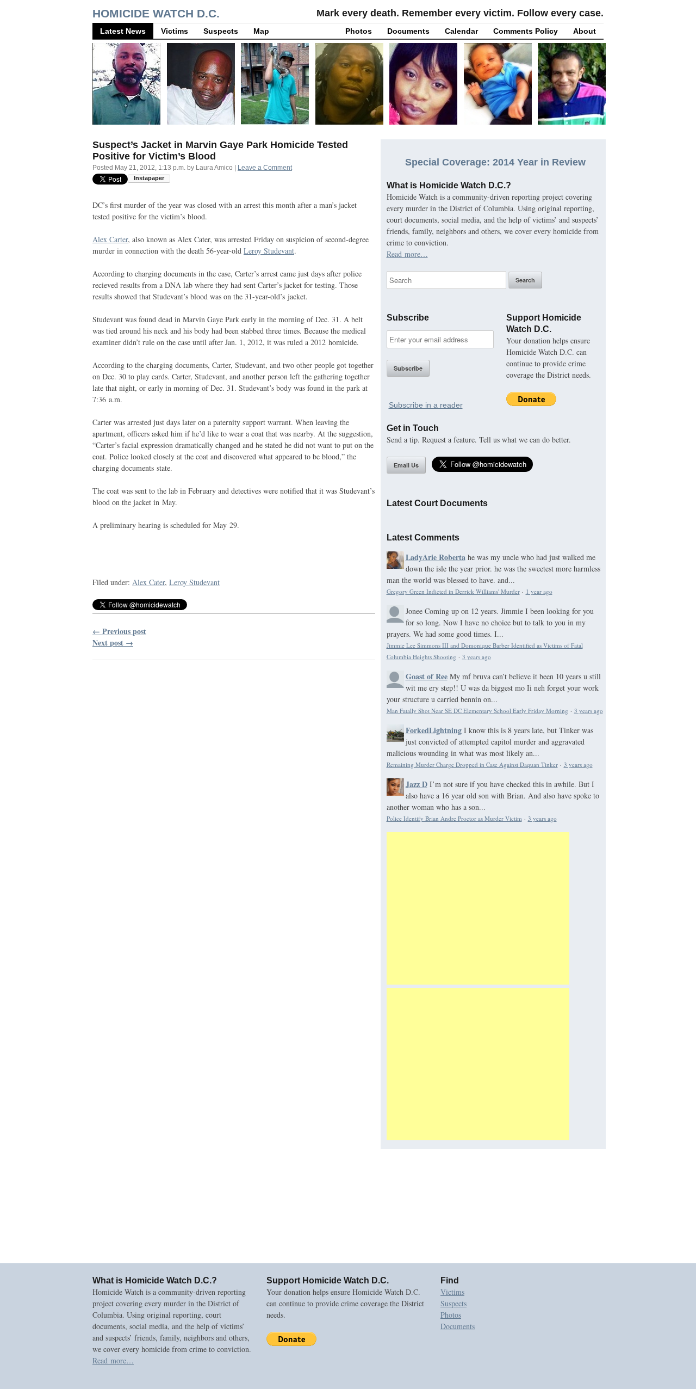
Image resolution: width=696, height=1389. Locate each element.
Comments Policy (525, 31)
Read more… (407, 254)
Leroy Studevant (269, 250)
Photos (358, 31)
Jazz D (416, 784)
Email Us (406, 465)
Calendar (461, 31)
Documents (408, 31)
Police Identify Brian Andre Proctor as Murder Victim (454, 818)
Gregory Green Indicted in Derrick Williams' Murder (453, 591)
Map (261, 31)
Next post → (112, 642)
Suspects (220, 31)
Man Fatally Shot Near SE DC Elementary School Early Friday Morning (477, 710)
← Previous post (119, 631)
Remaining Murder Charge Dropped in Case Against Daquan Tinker (472, 764)
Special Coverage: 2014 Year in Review (495, 162)
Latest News (123, 31)
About (584, 31)
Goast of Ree (427, 676)
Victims (174, 31)
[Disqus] (233, 808)
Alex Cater (148, 582)
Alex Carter (110, 239)
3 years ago (476, 657)
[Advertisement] (478, 908)
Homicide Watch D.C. (156, 13)
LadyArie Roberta (435, 557)
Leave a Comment (265, 167)
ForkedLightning (434, 730)
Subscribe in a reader (426, 405)
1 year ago (539, 591)
